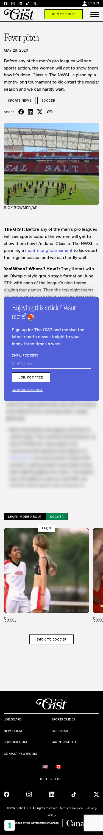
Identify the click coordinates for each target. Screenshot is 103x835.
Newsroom (13, 731)
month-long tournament (49, 250)
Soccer (48, 100)
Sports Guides (63, 719)
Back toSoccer (51, 639)
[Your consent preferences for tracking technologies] (9, 825)
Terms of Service (70, 808)
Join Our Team (15, 742)
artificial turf (21, 458)
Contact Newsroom (20, 754)
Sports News (19, 100)
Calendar (60, 731)
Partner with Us (65, 742)
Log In (93, 3)
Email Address (25, 355)
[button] (94, 14)
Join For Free (64, 14)
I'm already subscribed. (27, 390)
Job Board (13, 719)
